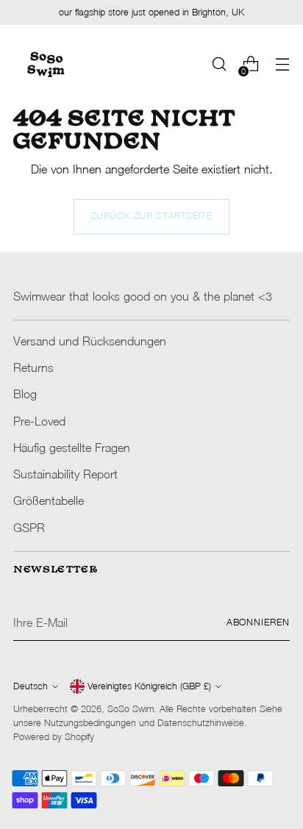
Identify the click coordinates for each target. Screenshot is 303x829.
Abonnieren (258, 622)
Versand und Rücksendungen (89, 341)
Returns (33, 367)
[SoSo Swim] (46, 64)
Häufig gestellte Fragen (71, 447)
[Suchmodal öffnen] (219, 64)
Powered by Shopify (53, 736)
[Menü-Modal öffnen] (282, 64)
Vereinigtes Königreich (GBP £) (149, 686)
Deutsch (30, 686)
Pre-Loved (39, 421)
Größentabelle (48, 500)
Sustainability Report (65, 474)
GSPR (29, 527)
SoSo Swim (130, 708)
